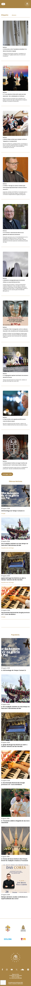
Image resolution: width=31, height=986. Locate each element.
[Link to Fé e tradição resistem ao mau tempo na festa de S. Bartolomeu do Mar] (15, 533)
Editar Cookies (15, 976)
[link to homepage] (27, 4)
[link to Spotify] (28, 970)
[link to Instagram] (7, 969)
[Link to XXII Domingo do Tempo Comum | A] (15, 500)
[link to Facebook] (2, 969)
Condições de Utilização (15, 975)
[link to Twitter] (16, 969)
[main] (15, 460)
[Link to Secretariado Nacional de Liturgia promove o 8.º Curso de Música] (15, 602)
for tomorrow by (15, 978)
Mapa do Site (15, 974)
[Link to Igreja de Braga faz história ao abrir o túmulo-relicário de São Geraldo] (15, 568)
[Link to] (15, 39)
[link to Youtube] (12, 969)
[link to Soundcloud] (22, 969)
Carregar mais (7, 474)
